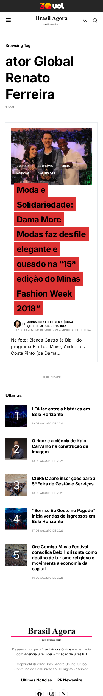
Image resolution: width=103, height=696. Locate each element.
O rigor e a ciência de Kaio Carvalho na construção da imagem (60, 446)
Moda (66, 165)
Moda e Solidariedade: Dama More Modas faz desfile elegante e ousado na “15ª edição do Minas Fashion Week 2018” (51, 249)
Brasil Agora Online (56, 649)
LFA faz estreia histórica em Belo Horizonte (61, 411)
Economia (45, 165)
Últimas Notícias (36, 680)
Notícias (23, 173)
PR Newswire (69, 680)
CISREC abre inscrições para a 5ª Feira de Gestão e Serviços (63, 481)
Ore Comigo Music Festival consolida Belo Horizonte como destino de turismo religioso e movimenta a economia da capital (64, 557)
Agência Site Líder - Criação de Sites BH (55, 654)
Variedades (46, 173)
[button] (8, 20)
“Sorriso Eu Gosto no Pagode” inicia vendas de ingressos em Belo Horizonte (63, 516)
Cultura (22, 165)
